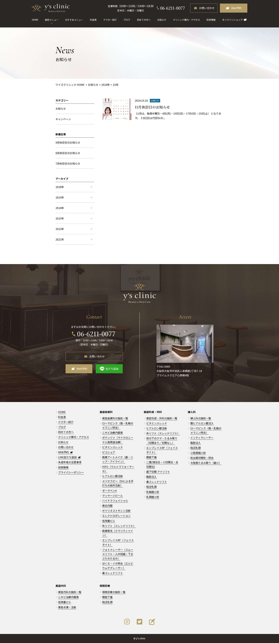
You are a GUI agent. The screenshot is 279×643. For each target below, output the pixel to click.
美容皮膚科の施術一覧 (115, 418)
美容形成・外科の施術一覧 (161, 418)
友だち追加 (112, 369)
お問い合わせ (207, 8)
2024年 (60, 208)
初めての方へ (143, 19)
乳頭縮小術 (152, 497)
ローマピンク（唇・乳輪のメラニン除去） (205, 430)
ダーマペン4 (109, 490)
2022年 (60, 229)
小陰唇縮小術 (198, 453)
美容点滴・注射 (67, 607)
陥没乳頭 (151, 487)
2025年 (60, 197)
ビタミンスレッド (112, 447)
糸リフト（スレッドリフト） (119, 526)
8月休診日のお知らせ (68, 153)
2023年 (60, 218)
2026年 (60, 187)
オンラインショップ (232, 19)
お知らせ (161, 19)
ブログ (126, 19)
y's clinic (140, 638)
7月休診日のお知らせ (68, 163)
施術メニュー (51, 19)
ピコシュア (108, 452)
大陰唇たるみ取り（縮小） (205, 463)
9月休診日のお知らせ (68, 142)
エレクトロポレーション (116, 516)
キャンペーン (63, 119)
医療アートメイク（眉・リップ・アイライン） (117, 459)
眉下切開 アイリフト (158, 472)
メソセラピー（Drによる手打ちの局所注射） (117, 483)
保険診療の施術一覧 (113, 592)
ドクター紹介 (110, 19)
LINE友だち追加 (67, 457)
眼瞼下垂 (151, 457)
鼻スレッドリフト (112, 573)
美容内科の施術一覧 (69, 592)
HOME (35, 19)
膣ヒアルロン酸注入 (202, 423)
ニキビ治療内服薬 (112, 432)
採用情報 (211, 19)
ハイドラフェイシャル (115, 500)
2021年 (60, 239)
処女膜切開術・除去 (202, 458)
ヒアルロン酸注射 (112, 476)
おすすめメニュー (74, 19)
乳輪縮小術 (152, 492)
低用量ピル (108, 521)
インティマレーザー (201, 437)
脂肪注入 (151, 477)
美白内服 (107, 505)
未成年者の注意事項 (69, 462)
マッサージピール (112, 495)
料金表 (93, 19)
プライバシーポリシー (71, 472)
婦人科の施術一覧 (200, 418)
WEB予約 (63, 452)
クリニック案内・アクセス (186, 19)
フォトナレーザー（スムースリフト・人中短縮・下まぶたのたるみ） (117, 554)
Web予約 (236, 8)
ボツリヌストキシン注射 (116, 510)
